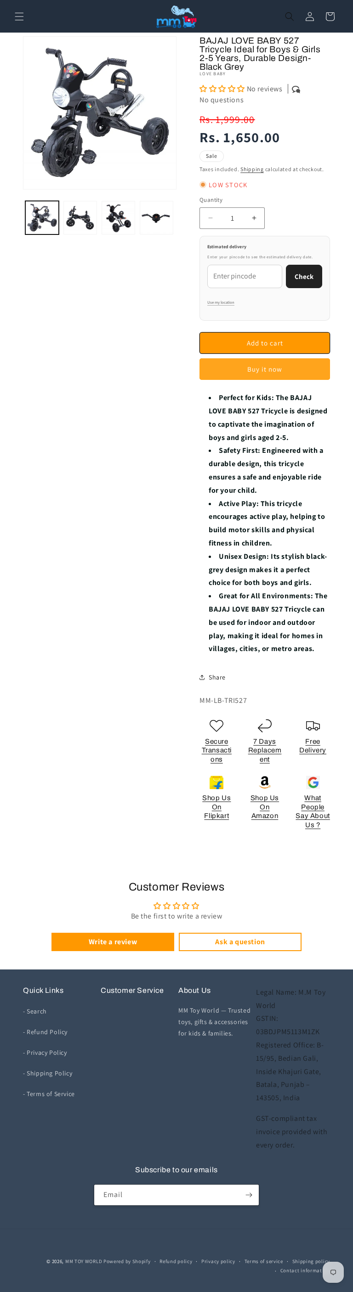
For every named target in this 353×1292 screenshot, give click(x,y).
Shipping (252, 169)
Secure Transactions (217, 750)
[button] (19, 16)
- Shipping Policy (47, 1073)
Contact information (305, 1270)
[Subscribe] (249, 1195)
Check (304, 276)
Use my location (220, 302)
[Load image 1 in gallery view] (42, 217)
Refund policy (175, 1261)
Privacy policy (218, 1261)
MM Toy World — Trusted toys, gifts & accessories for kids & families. (214, 1021)
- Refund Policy (45, 1032)
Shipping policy (311, 1261)
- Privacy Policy (45, 1052)
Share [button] (217, 677)
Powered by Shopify (127, 1261)
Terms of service (264, 1261)
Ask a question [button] (240, 942)
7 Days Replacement (265, 750)
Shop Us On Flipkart (216, 806)
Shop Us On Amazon (265, 806)
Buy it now (264, 369)
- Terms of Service (49, 1094)
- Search (35, 1011)
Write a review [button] (113, 942)
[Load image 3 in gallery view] (118, 217)
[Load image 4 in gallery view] (156, 217)
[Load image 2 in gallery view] (80, 217)
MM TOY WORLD (83, 1261)
